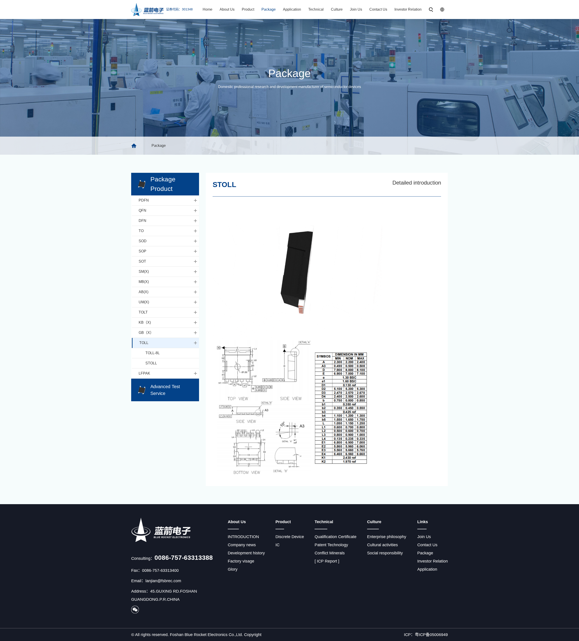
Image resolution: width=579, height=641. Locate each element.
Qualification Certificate (335, 536)
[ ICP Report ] (327, 561)
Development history (246, 553)
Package (268, 9)
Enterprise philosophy (386, 536)
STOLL (151, 363)
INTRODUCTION (243, 536)
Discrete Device (289, 536)
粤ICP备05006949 (431, 634)
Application (292, 9)
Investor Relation (408, 9)
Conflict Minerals (330, 553)
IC (277, 545)
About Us (227, 9)
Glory (232, 569)
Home (207, 9)
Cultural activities (382, 545)
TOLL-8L (152, 353)
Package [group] (159, 145)
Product (248, 9)
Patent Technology (331, 545)
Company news (242, 545)
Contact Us (378, 9)
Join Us (356, 9)
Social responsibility (385, 553)
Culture (337, 9)
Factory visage (241, 561)
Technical (316, 9)
